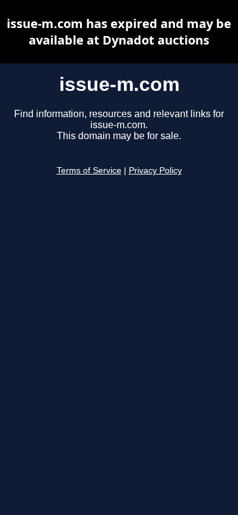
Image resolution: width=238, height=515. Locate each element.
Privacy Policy (155, 170)
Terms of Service (89, 170)
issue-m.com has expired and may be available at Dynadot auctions (119, 31)
